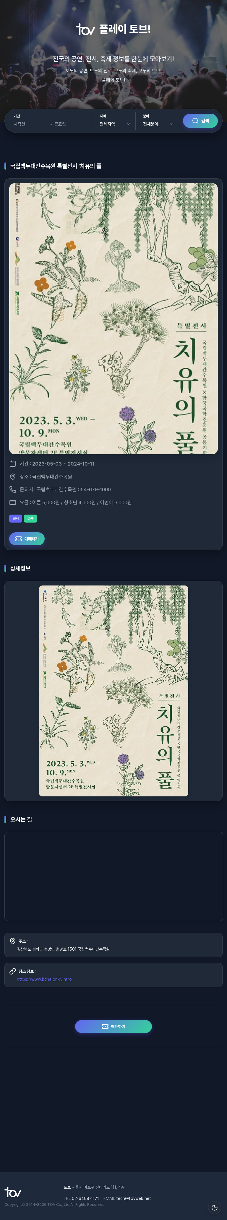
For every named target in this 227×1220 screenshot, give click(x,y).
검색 (205, 120)
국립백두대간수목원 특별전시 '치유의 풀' (56, 166)
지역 (103, 116)
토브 (67, 1187)
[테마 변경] (214, 1207)
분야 (146, 116)
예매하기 (32, 538)
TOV (51, 1204)
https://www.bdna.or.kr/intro (44, 979)
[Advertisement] (113, 1113)
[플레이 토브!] (12, 1195)
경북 (30, 518)
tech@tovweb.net (133, 1198)
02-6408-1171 (85, 1198)
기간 (17, 116)
